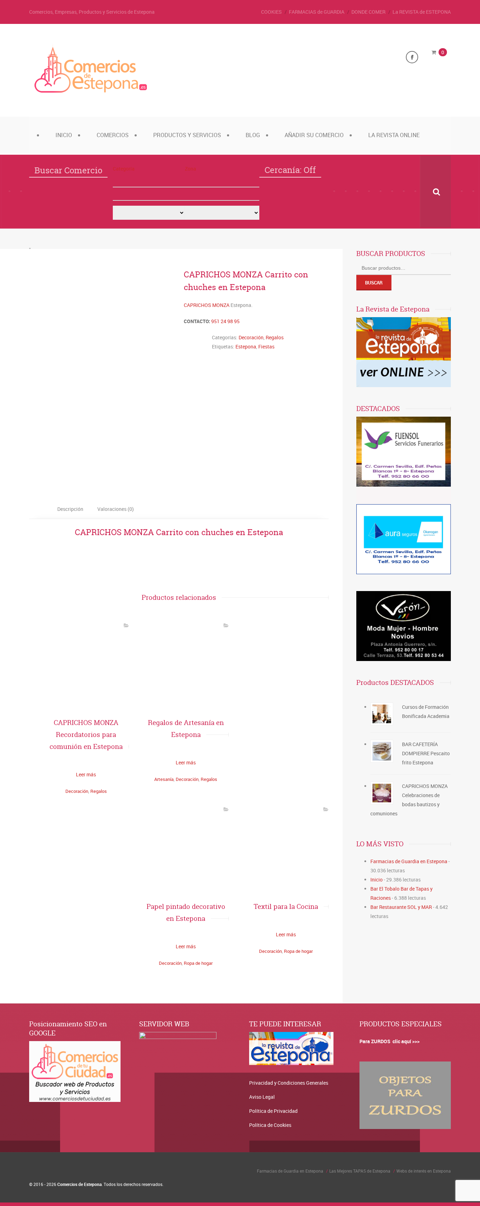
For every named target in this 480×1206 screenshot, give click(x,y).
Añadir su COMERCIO (314, 135)
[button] (149, 180)
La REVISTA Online (394, 135)
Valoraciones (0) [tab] (115, 509)
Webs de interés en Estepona (423, 1171)
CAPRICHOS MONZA (206, 305)
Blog (253, 135)
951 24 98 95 (225, 321)
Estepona (245, 346)
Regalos (275, 337)
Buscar (374, 283)
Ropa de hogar (198, 963)
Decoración (251, 337)
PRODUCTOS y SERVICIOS (187, 135)
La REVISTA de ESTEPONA (422, 11)
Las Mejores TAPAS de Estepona (359, 1171)
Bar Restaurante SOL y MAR (401, 907)
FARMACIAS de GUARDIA (316, 11)
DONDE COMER (368, 11)
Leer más (86, 774)
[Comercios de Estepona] (90, 93)
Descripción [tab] (70, 509)
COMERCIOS (113, 135)
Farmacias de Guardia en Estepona (408, 861)
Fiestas (266, 346)
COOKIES (271, 11)
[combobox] (149, 194)
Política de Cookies (270, 1125)
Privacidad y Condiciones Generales (288, 1082)
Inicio (64, 135)
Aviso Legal (262, 1096)
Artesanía (164, 779)
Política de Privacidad (273, 1111)
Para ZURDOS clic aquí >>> (389, 1041)
